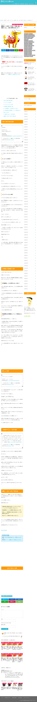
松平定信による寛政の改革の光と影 (31, 73)
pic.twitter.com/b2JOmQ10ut (14, 380)
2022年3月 (26, 193)
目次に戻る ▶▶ (4, 530)
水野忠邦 (26, 50)
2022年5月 (26, 188)
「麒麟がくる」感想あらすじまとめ (14, 74)
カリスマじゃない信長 (8, 104)
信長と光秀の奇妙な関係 (7, 100)
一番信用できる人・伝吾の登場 (9, 114)
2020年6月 (26, 247)
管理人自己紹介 (22, 3)
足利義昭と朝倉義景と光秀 (8, 106)
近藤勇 (29, 55)
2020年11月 (26, 234)
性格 (29, 45)
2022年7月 (26, 183)
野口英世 (33, 55)
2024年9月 (26, 121)
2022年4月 (26, 191)
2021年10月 (26, 206)
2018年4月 (26, 288)
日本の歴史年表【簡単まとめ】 (31, 63)
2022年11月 (26, 173)
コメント (2, 609)
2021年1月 (26, 229)
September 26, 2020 (10, 139)
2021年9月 (26, 209)
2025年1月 (26, 116)
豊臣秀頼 (26, 55)
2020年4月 (26, 252)
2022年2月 (26, 196)
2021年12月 (26, 201)
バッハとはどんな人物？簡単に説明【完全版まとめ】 (29, 78)
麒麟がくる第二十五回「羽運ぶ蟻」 (9, 116)
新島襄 (32, 45)
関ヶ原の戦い (26, 56)
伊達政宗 (26, 37)
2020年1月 (26, 260)
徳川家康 (26, 45)
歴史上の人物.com (7, 1)
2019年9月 (26, 270)
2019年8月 (26, 273)
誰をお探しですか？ (17, 3)
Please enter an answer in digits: (6, 622)
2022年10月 (26, 175)
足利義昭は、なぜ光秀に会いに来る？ (10, 108)
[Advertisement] (18, 12)
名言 (28, 38)
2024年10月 (26, 119)
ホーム (13, 3)
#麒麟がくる (7, 380)
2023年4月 (26, 160)
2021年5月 (26, 219)
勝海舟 (32, 37)
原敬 (25, 38)
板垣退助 (26, 49)
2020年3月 (26, 255)
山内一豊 (30, 43)
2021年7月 (26, 214)
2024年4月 (26, 129)
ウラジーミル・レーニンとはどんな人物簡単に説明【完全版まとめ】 (29, 84)
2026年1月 (26, 111)
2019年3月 (26, 286)
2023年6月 (26, 155)
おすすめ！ (26, 33)
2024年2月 (26, 134)
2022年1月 (26, 198)
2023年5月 (26, 157)
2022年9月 (26, 178)
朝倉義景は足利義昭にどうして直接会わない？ (12, 110)
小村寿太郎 (26, 43)
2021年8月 (26, 211)
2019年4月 (26, 283)
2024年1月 (26, 137)
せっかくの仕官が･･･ (7, 102)
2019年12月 (26, 263)
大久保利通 (26, 39)
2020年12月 (26, 232)
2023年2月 (26, 165)
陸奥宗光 (31, 56)
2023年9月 (26, 147)
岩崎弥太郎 (30, 44)
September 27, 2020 (10, 445)
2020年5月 (26, 250)
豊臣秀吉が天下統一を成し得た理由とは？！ (31, 68)
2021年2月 (26, 227)
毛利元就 (30, 49)
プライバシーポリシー (31, 3)
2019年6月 (26, 278)
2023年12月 (26, 139)
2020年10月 (26, 237)
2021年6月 (26, 216)
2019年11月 (26, 265)
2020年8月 (26, 242)
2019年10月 (26, 268)
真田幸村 (26, 51)
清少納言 (30, 50)
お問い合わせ (26, 3)
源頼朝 (33, 50)
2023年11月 (26, 142)
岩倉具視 (26, 44)
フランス (30, 33)
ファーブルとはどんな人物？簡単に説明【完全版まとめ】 (29, 90)
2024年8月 (26, 124)
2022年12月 (26, 170)
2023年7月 (26, 152)
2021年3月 (26, 224)
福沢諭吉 (30, 51)
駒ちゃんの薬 (6, 112)
